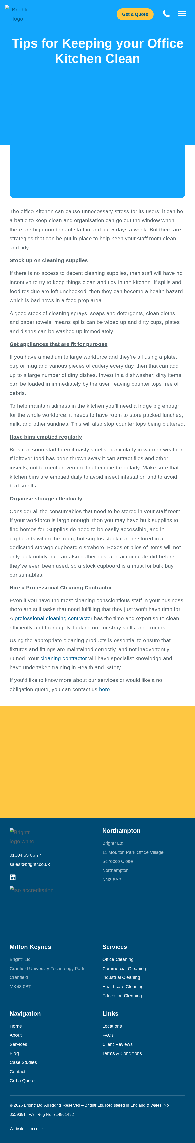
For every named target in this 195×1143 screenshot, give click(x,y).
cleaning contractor (63, 658)
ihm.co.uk (35, 1128)
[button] (182, 14)
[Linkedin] (13, 877)
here (104, 689)
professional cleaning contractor (53, 618)
